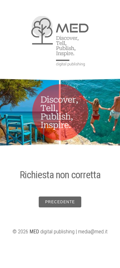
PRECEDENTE (60, 202)
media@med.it (93, 232)
